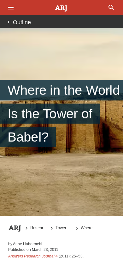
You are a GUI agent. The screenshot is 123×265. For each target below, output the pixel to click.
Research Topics (39, 227)
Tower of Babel (64, 227)
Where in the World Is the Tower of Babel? (89, 227)
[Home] (61, 8)
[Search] (112, 7)
